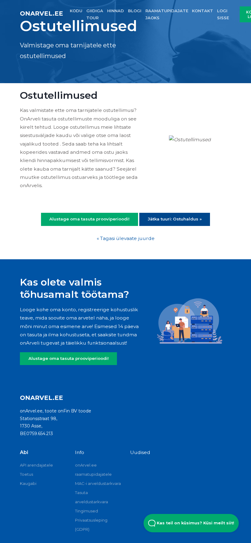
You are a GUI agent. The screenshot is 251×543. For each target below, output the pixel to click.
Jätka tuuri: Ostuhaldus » (175, 218)
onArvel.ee (41, 13)
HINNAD (115, 10)
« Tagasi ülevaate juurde (126, 238)
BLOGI (134, 10)
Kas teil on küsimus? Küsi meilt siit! (194, 523)
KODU (76, 10)
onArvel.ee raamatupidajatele (93, 470)
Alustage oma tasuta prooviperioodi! (68, 358)
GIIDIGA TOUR (94, 14)
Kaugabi (28, 483)
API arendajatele (36, 465)
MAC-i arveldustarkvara (98, 483)
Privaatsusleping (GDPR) (91, 525)
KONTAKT (202, 10)
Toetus (26, 474)
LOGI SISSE (223, 14)
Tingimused (86, 510)
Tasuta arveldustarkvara (91, 497)
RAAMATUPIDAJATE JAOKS (166, 14)
